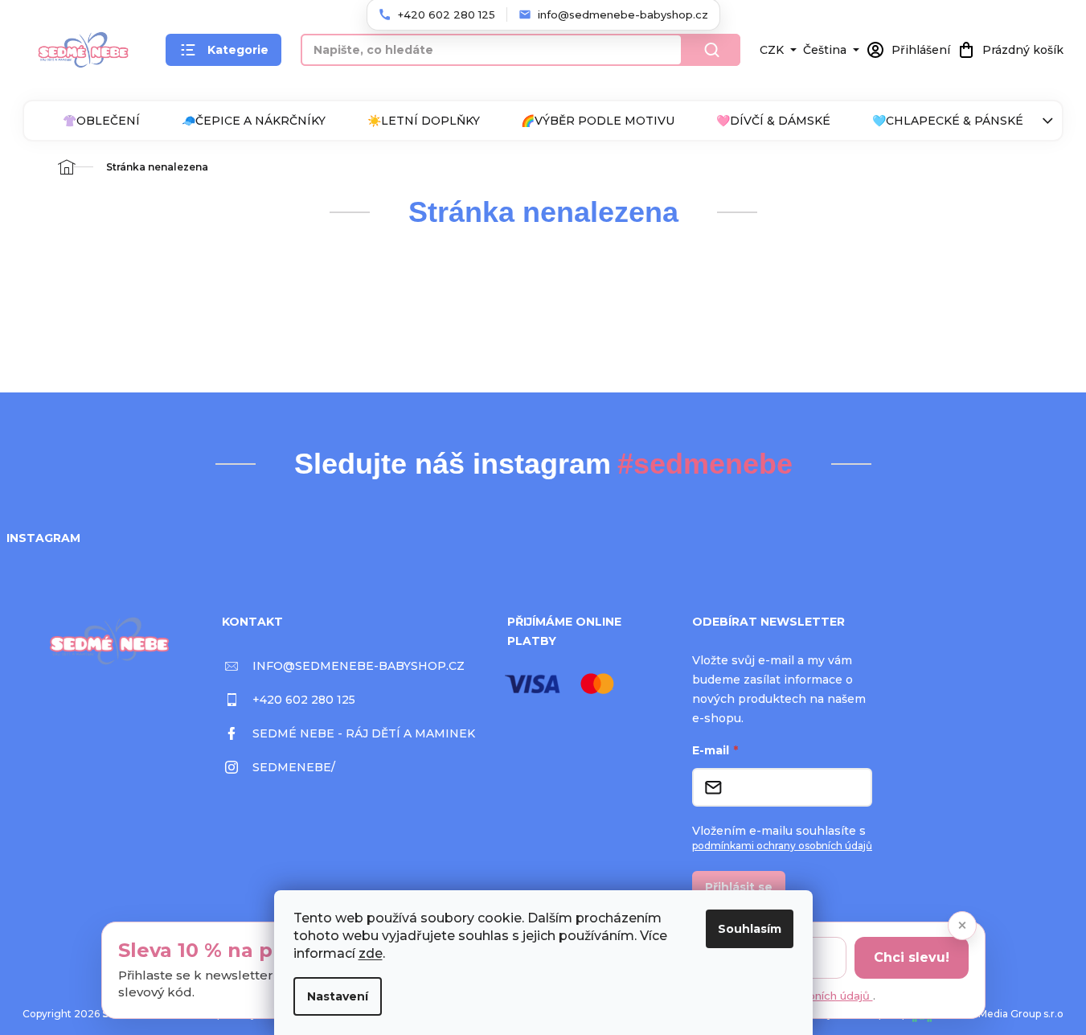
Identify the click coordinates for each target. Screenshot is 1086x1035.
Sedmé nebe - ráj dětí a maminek (363, 733)
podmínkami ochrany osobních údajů (782, 846)
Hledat (711, 50)
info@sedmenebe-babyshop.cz (358, 666)
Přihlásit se (738, 887)
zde (371, 953)
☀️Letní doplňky (423, 120)
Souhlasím (749, 929)
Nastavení (337, 996)
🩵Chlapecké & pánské (947, 120)
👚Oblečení (101, 120)
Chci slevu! (911, 957)
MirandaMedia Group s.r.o (1001, 1014)
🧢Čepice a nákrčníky (254, 120)
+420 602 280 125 (303, 699)
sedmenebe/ (293, 767)
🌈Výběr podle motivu (597, 120)
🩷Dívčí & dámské (773, 120)
